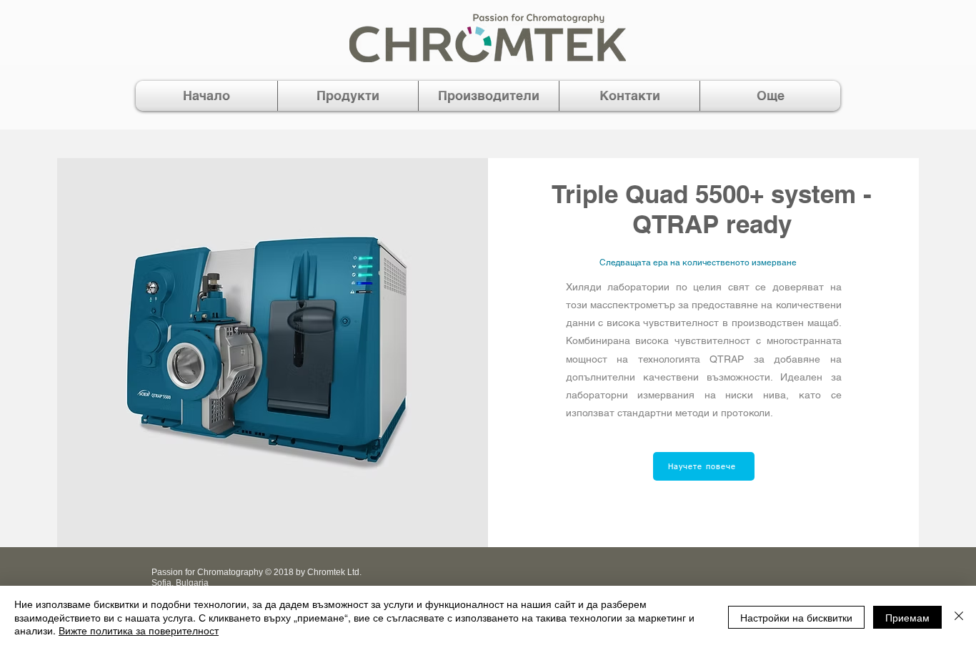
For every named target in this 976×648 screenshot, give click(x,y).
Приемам (907, 617)
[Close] (958, 617)
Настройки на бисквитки (796, 617)
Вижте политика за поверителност (139, 630)
